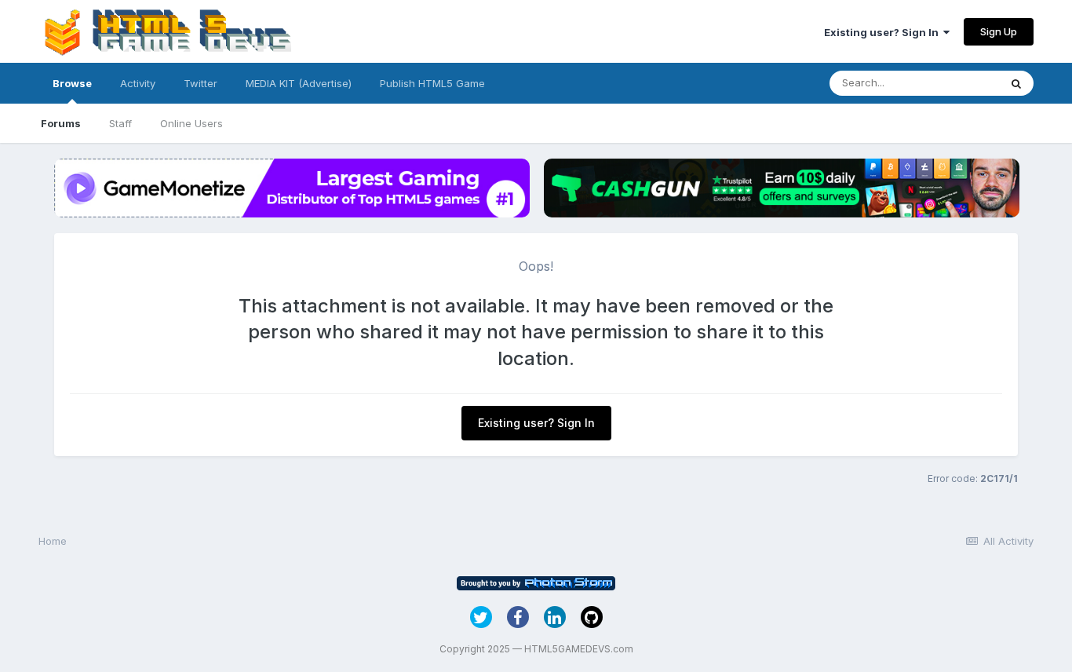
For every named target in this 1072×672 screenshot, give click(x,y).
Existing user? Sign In (883, 32)
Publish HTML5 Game (432, 83)
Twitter (200, 83)
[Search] (1016, 83)
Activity (137, 83)
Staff (120, 123)
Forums (61, 123)
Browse (72, 83)
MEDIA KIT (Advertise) (299, 83)
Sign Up (998, 31)
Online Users (191, 123)
